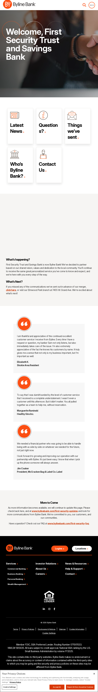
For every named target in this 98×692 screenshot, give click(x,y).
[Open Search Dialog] (84, 5)
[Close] (94, 673)
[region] (49, 681)
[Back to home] (19, 5)
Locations (81, 548)
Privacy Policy (15, 682)
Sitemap (62, 629)
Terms (15, 629)
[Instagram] (49, 609)
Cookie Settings (49, 633)
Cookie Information (76, 629)
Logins (58, 548)
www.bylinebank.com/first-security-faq (68, 523)
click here (11, 290)
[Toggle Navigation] (92, 5)
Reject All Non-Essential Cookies (80, 687)
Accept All (57, 687)
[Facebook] (54, 609)
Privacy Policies (28, 629)
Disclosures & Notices (46, 629)
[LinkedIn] (44, 609)
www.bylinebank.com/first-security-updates (55, 511)
